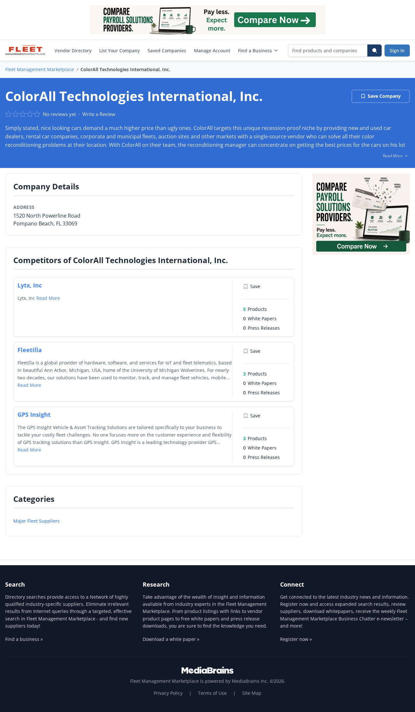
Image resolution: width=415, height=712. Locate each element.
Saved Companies (167, 50)
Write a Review (98, 114)
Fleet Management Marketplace (39, 69)
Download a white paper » (171, 639)
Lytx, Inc (30, 285)
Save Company (384, 96)
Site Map (251, 693)
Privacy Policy (168, 693)
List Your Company (119, 50)
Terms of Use (212, 693)
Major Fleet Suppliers (36, 521)
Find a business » (24, 639)
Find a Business (255, 50)
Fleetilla (30, 350)
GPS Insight (34, 414)
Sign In (397, 50)
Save (255, 286)
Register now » (296, 639)
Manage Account (212, 50)
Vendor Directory (72, 50)
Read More (48, 298)
